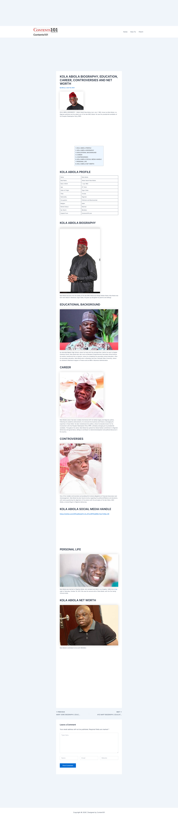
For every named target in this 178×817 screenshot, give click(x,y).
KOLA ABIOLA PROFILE (84, 148)
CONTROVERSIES (82, 157)
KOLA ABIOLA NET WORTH (85, 164)
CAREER (79, 155)
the (116, 589)
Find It (141, 32)
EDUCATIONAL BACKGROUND (86, 152)
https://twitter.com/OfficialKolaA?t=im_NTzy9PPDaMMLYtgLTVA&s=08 (84, 514)
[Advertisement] (55, 13)
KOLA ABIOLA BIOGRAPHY (85, 150)
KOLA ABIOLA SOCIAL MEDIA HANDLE (89, 159)
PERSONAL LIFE (82, 161)
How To (133, 32)
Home (125, 32)
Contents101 (40, 34)
